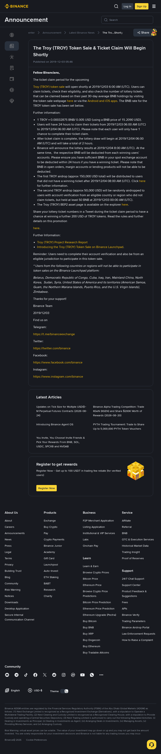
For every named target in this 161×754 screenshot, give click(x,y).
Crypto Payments (54, 539)
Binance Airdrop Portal (135, 627)
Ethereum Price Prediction (98, 608)
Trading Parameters (133, 621)
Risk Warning (12, 589)
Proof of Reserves (133, 558)
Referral (127, 527)
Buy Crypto (50, 527)
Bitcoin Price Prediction (97, 602)
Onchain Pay (90, 545)
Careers (9, 527)
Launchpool (51, 564)
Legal (8, 552)
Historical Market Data (135, 545)
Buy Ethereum (91, 646)
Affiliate (126, 520)
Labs (86, 539)
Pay (46, 533)
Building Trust (13, 571)
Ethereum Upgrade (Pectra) (99, 615)
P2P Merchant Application (98, 520)
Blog (7, 577)
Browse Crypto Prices (96, 572)
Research (49, 589)
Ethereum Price (92, 585)
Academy (49, 552)
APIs (124, 608)
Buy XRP (88, 633)
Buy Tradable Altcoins (96, 652)
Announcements (15, 533)
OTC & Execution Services (138, 539)
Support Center (131, 585)
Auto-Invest (51, 571)
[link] (12, 35)
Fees (125, 602)
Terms (8, 558)
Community (11, 583)
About (8, 520)
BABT (47, 583)
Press (8, 545)
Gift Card (49, 558)
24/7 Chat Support (133, 578)
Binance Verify (130, 615)
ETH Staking (51, 577)
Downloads (11, 602)
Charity (48, 596)
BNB (124, 533)
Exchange (50, 520)
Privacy (9, 564)
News (8, 539)
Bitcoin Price (90, 578)
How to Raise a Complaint (137, 640)
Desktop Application (17, 608)
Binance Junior (53, 545)
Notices (9, 596)
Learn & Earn (91, 566)
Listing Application (94, 527)
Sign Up (141, 6)
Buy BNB (88, 627)
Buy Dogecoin (91, 640)
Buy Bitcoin (90, 621)
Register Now (46, 488)
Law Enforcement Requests (138, 633)
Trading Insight (131, 552)
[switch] (64, 691)
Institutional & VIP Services (99, 533)
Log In (127, 6)
